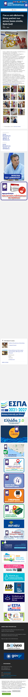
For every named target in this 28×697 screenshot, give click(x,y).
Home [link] (4, 27)
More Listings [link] (5, 362)
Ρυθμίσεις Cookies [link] (6, 691)
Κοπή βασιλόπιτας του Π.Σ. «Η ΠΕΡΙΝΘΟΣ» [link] (7, 146)
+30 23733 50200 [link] (7, 672)
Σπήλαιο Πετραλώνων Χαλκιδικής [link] (16, 343)
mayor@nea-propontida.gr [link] (10, 675)
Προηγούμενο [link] (6, 132)
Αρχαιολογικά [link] (13, 345)
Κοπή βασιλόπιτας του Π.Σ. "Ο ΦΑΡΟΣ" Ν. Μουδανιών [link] (7, 137)
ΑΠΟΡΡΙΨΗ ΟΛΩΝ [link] (16, 691)
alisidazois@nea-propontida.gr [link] (11, 84)
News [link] (8, 27)
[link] (26, 5)
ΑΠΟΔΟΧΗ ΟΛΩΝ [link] (6, 693)
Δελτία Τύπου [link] (17, 126)
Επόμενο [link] (5, 142)
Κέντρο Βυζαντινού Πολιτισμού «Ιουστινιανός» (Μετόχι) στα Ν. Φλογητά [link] (15, 351)
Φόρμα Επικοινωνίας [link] (6, 676)
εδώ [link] (20, 688)
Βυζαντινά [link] (12, 359)
